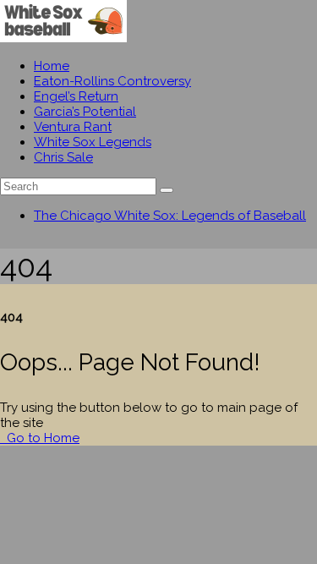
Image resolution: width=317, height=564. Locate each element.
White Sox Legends (92, 142)
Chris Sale (63, 157)
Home (51, 66)
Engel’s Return (76, 96)
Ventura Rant (73, 126)
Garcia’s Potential (85, 111)
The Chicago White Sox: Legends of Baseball (170, 215)
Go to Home (41, 438)
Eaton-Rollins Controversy (112, 81)
